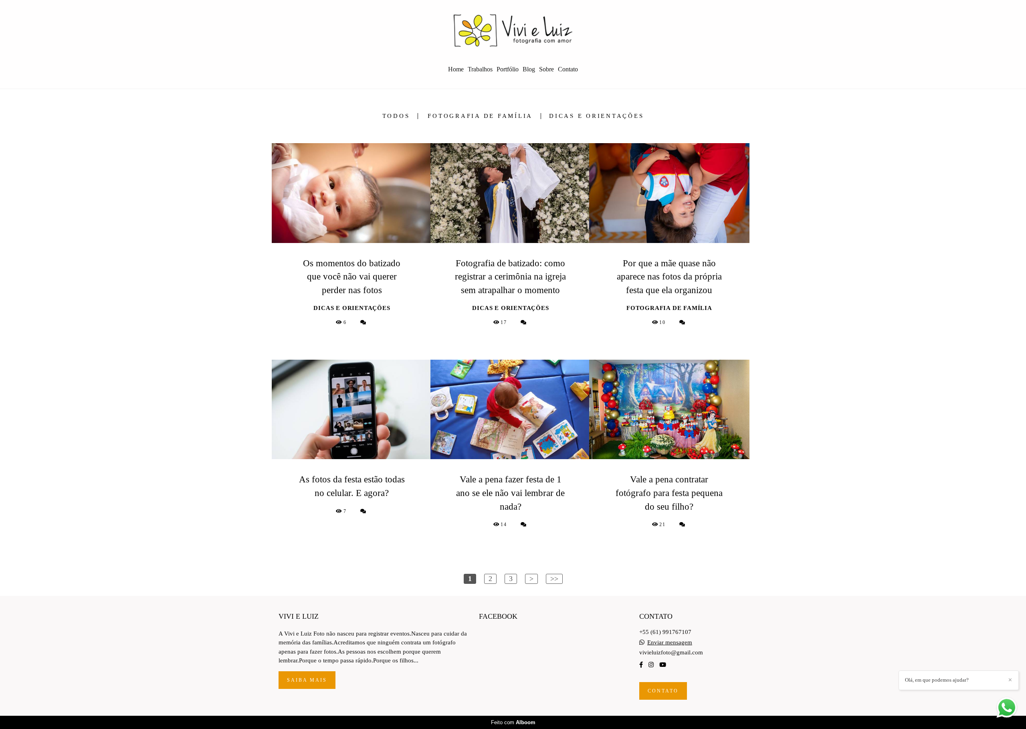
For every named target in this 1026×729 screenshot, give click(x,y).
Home (456, 69)
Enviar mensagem (669, 643)
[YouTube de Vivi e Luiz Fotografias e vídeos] (662, 665)
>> (554, 579)
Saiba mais (307, 680)
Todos (396, 116)
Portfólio (508, 69)
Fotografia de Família (480, 116)
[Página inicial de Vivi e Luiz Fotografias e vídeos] (513, 30)
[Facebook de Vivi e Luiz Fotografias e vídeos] (641, 665)
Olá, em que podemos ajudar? (937, 680)
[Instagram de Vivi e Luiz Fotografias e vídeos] (651, 665)
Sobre (546, 69)
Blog (529, 69)
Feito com (513, 722)
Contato (568, 69)
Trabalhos (480, 69)
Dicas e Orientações (596, 116)
